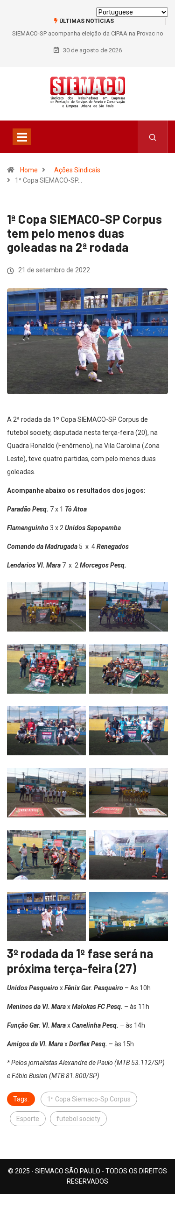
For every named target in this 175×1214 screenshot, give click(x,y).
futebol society (78, 1118)
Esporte (27, 1118)
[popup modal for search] (153, 137)
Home (29, 170)
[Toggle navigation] (22, 137)
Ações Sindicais (77, 170)
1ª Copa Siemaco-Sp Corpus (89, 1099)
